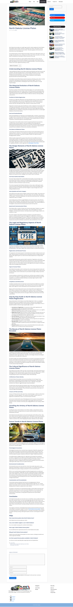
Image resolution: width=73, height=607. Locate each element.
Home (30, 1)
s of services (54, 589)
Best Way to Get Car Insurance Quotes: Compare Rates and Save (59, 33)
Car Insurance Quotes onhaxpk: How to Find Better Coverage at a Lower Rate (60, 37)
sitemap (36, 589)
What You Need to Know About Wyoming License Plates (19, 543)
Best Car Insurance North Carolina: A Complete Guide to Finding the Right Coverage (60, 53)
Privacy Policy (53, 592)
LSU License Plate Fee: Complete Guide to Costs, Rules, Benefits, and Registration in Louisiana (59, 49)
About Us (49, 1)
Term (51, 589)
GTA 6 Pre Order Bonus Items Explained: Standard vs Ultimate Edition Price (60, 45)
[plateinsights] (14, 1)
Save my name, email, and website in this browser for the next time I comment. (25, 575)
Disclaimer (61, 1)
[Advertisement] (27, 39)
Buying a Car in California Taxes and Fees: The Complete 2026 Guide (60, 57)
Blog (38, 1)
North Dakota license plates (34, 509)
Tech (34, 1)
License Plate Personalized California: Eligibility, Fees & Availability (59, 41)
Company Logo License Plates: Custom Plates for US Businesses (60, 30)
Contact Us (55, 1)
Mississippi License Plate (34, 143)
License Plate (43, 1)
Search (51, 9)
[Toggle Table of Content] (19, 66)
